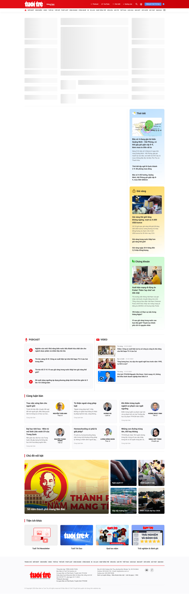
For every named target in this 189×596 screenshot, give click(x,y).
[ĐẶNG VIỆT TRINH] (155, 433)
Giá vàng (141, 191)
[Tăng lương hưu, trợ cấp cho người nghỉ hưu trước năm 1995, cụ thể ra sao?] (107, 363)
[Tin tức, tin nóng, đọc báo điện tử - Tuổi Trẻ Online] (35, 4)
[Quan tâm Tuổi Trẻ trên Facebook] (152, 570)
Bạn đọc (159, 10)
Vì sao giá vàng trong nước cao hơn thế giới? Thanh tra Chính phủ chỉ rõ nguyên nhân (144, 322)
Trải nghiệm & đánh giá (148, 548)
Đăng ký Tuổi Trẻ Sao (153, 4)
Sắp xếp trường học (120, 511)
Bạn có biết (120, 359)
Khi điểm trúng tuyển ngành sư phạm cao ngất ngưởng (132, 406)
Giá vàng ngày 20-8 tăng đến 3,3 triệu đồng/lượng (143, 249)
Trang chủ (28, 562)
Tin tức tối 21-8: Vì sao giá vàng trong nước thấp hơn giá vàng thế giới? (61, 371)
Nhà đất (137, 10)
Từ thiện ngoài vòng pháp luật (85, 404)
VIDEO (104, 339)
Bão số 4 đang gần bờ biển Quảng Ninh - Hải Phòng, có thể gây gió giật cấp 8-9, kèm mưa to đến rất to (144, 143)
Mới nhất (31, 10)
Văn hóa (110, 10)
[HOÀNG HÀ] (107, 407)
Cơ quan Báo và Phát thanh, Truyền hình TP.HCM (71, 581)
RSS (137, 575)
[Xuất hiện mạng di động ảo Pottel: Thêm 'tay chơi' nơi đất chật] (147, 275)
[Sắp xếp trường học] (123, 501)
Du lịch (92, 10)
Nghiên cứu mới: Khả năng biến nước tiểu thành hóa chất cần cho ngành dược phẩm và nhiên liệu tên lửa (60, 350)
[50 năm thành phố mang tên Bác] (66, 487)
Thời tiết (141, 113)
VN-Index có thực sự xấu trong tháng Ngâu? (144, 313)
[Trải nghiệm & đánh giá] (147, 535)
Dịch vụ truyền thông (103, 575)
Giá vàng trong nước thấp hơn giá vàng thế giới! (143, 240)
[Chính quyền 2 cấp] (151, 473)
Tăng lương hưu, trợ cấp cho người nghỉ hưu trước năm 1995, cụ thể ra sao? (139, 363)
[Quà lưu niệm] (112, 535)
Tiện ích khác (34, 520)
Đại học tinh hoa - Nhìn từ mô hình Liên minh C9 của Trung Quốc (37, 432)
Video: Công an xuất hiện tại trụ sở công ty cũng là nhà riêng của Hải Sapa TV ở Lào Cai (139, 350)
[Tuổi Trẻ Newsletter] (41, 535)
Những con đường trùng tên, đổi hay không (132, 430)
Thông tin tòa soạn (62, 579)
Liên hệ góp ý (130, 575)
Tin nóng (120, 346)
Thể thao (123, 10)
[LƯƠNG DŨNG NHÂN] (107, 433)
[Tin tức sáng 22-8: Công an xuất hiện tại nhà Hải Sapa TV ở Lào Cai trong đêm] (31, 361)
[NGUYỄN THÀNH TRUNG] (60, 433)
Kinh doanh (73, 10)
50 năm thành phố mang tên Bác (46, 509)
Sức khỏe (145, 10)
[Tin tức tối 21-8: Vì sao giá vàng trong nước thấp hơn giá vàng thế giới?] (31, 371)
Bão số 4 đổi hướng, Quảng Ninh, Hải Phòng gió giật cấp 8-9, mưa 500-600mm (144, 177)
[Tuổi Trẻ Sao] (76, 535)
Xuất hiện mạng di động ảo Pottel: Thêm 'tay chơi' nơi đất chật (144, 290)
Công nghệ (82, 10)
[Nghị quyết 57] (123, 473)
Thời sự (50, 10)
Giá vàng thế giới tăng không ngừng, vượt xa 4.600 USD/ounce (144, 220)
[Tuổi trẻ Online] (40, 575)
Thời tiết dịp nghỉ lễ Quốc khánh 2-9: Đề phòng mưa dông (144, 167)
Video (45, 10)
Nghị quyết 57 (117, 483)
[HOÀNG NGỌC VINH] (155, 407)
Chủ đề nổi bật (34, 455)
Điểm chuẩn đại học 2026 (150, 511)
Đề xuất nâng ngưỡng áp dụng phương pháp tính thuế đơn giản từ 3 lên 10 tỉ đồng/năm (61, 381)
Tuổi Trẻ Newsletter (41, 548)
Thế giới (57, 10)
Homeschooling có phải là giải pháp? (85, 430)
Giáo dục (131, 10)
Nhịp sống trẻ (101, 10)
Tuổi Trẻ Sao (76, 548)
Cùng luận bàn (34, 395)
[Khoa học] (51, 4)
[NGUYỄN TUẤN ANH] (60, 407)
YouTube (106, 4)
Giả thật (152, 10)
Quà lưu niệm (112, 548)
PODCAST (34, 339)
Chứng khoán (142, 261)
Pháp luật (64, 10)
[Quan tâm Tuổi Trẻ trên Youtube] (146, 570)
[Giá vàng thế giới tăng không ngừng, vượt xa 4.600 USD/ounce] (147, 205)
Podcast (95, 4)
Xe (88, 10)
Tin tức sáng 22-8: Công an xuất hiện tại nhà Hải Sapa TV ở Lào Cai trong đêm (61, 360)
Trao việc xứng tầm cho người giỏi (36, 404)
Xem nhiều (38, 10)
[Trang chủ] (25, 10)
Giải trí (116, 10)
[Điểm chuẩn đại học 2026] (151, 501)
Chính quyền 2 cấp (147, 483)
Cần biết (117, 4)
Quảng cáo (128, 4)
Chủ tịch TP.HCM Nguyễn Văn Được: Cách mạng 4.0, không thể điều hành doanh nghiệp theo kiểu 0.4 (139, 375)
